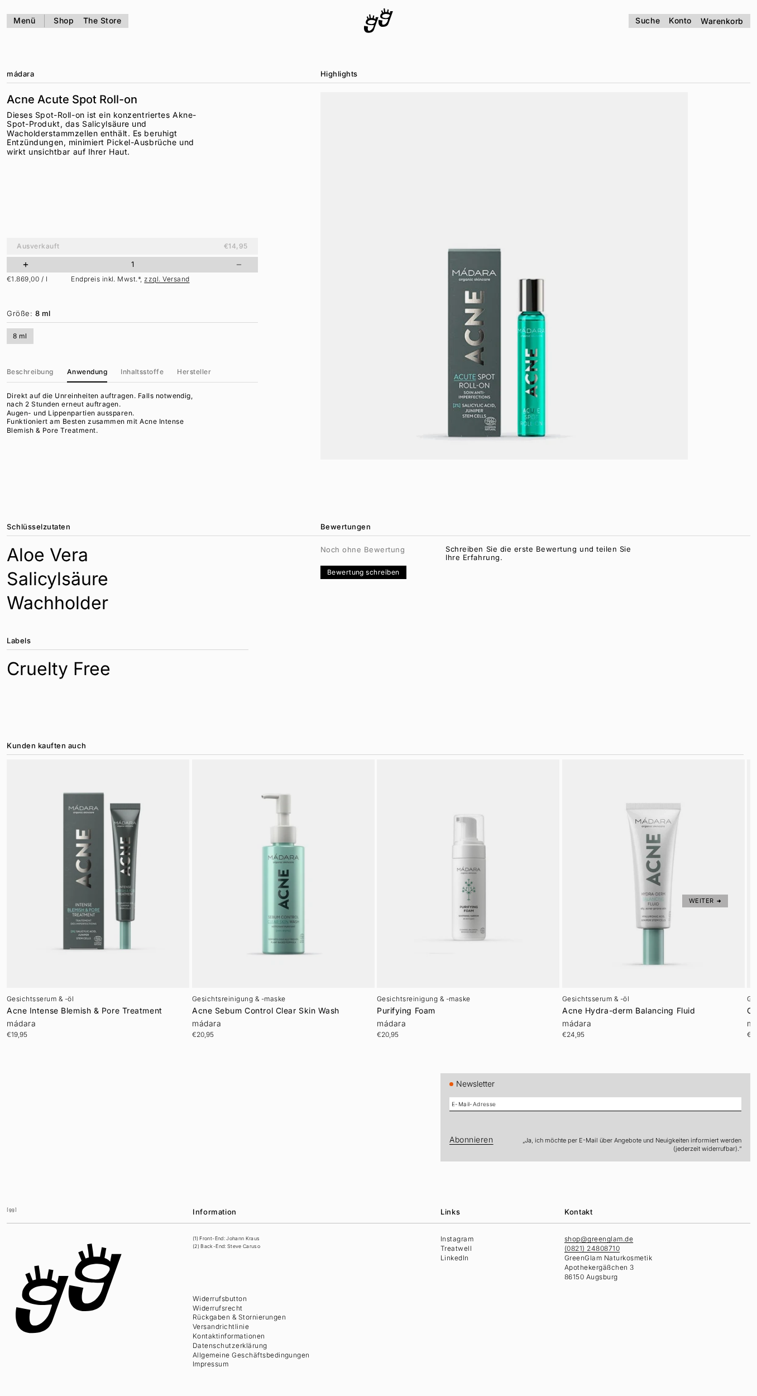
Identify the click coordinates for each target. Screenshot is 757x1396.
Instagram (456, 1239)
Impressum (210, 1364)
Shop (64, 20)
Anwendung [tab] (87, 371)
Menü (24, 20)
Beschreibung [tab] (30, 371)
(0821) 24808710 (592, 1248)
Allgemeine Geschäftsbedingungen (251, 1355)
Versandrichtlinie (221, 1326)
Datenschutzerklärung (230, 1345)
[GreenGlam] (378, 21)
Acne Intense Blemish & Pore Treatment (84, 1010)
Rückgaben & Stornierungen (239, 1317)
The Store (102, 20)
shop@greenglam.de (598, 1239)
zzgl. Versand (166, 279)
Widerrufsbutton (220, 1298)
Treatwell (456, 1248)
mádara (20, 73)
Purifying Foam (406, 1010)
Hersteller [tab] (194, 371)
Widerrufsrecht (218, 1308)
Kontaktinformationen (229, 1336)
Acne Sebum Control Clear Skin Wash (265, 1010)
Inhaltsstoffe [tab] (142, 371)
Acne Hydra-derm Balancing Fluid (628, 1010)
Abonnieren (471, 1139)
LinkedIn (454, 1258)
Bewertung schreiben (363, 572)
